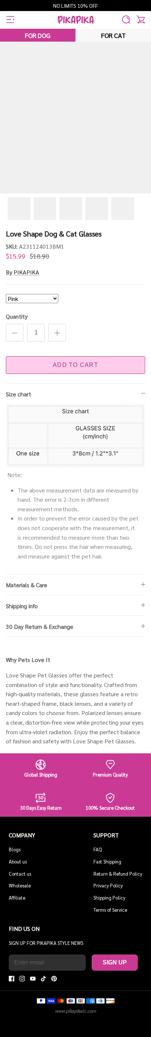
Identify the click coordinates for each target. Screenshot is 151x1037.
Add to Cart (75, 365)
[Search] (126, 19)
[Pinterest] (54, 978)
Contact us (20, 873)
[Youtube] (33, 978)
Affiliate (17, 897)
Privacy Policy (108, 885)
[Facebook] (11, 978)
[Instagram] (22, 978)
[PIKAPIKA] (76, 20)
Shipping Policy (109, 897)
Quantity (16, 316)
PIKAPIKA (26, 272)
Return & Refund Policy (117, 873)
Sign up (115, 962)
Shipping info (22, 606)
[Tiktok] (43, 978)
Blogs (15, 849)
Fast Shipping (107, 861)
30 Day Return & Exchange (39, 626)
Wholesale (20, 885)
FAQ (97, 849)
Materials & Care (26, 585)
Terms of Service (110, 910)
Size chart (18, 394)
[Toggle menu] (10, 19)
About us (18, 861)
